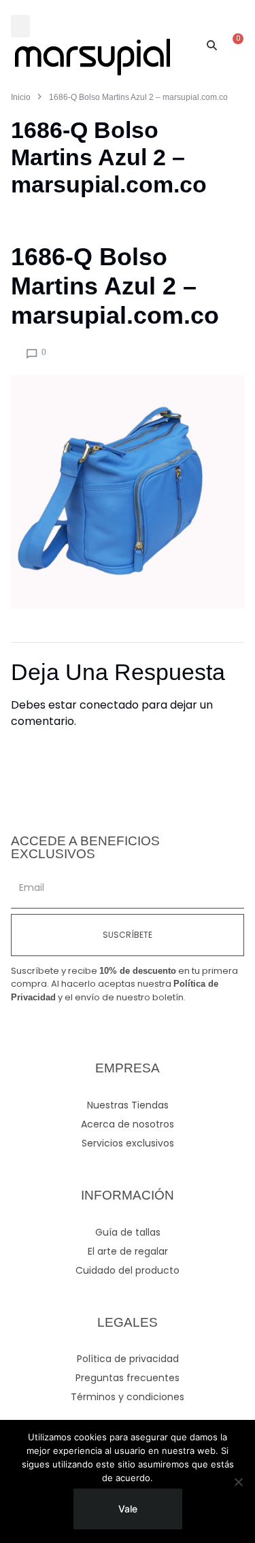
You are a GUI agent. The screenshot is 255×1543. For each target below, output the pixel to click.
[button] (20, 26)
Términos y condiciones (127, 1397)
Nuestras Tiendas (128, 1105)
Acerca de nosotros (127, 1124)
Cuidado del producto (127, 1270)
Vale (127, 1508)
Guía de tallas (127, 1232)
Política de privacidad (128, 1359)
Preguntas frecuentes (127, 1378)
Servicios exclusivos (128, 1143)
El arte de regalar (128, 1251)
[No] (238, 1482)
